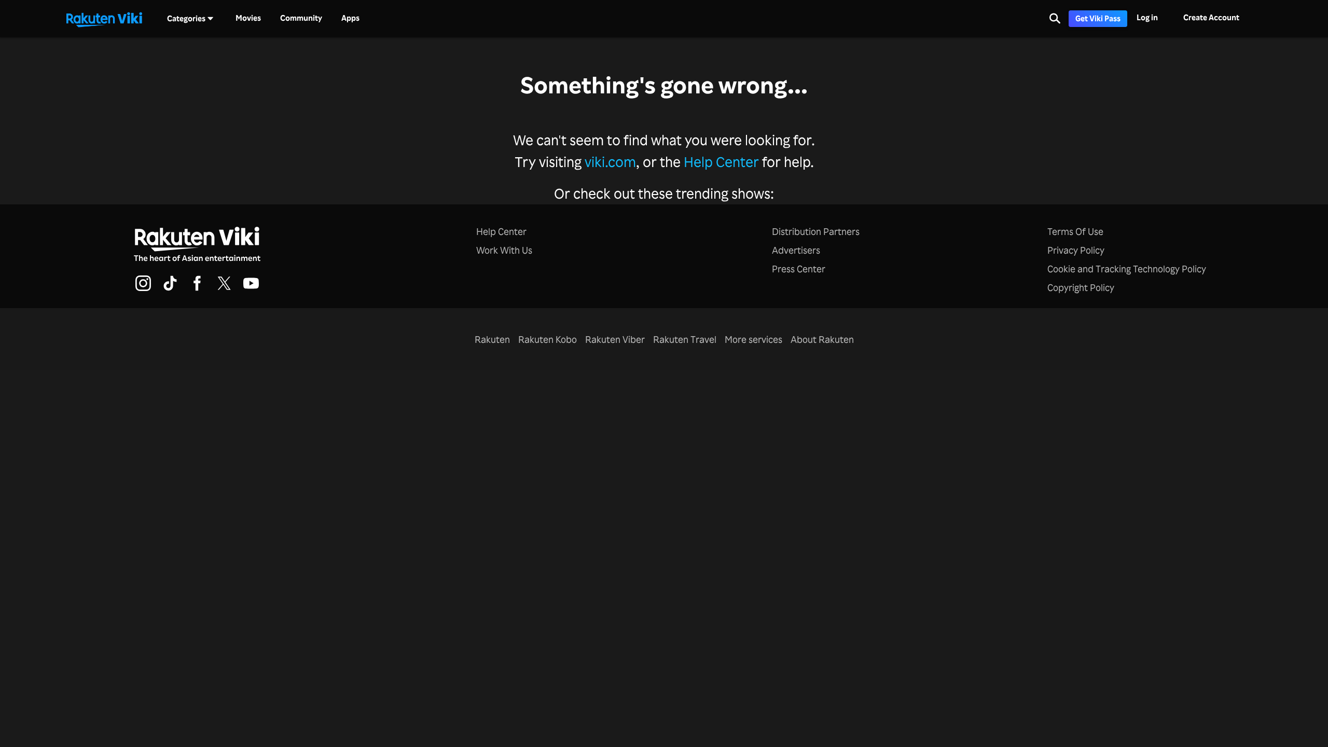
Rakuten (492, 339)
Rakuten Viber (615, 339)
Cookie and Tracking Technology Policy (1126, 268)
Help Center (721, 162)
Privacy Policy (1075, 250)
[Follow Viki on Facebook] (197, 289)
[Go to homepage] (104, 18)
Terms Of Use (1075, 231)
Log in (1147, 17)
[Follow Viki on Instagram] (143, 289)
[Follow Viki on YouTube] (251, 289)
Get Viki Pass (1097, 18)
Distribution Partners (816, 231)
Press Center (798, 268)
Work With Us (504, 250)
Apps (350, 18)
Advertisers (796, 250)
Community (301, 18)
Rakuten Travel (684, 339)
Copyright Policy (1080, 287)
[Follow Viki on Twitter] (224, 289)
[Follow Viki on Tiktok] (170, 289)
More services (753, 339)
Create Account (1211, 17)
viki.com (610, 162)
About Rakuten (822, 339)
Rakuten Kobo (547, 339)
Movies (248, 18)
